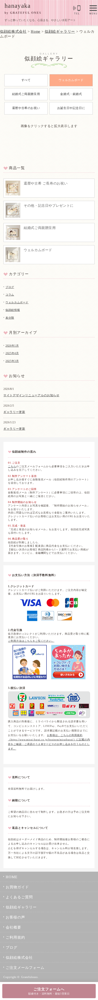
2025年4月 (12, 353)
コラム (9, 294)
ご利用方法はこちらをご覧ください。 (31, 640)
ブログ (9, 287)
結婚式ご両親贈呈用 (26, 94)
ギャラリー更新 (14, 412)
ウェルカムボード (71, 80)
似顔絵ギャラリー (21, 907)
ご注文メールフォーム (25, 968)
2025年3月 (12, 361)
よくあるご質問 (19, 897)
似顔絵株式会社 (13, 31)
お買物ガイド (17, 887)
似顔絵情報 (12, 310)
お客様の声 (15, 917)
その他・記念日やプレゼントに (49, 205)
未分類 (9, 317)
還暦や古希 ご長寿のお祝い (45, 183)
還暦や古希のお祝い (26, 108)
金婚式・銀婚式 (71, 94)
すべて (26, 80)
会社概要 (13, 927)
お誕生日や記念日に (71, 108)
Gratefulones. (30, 977)
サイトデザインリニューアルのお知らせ (31, 395)
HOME (12, 877)
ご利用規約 (15, 937)
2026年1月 (12, 345)
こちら (12, 466)
